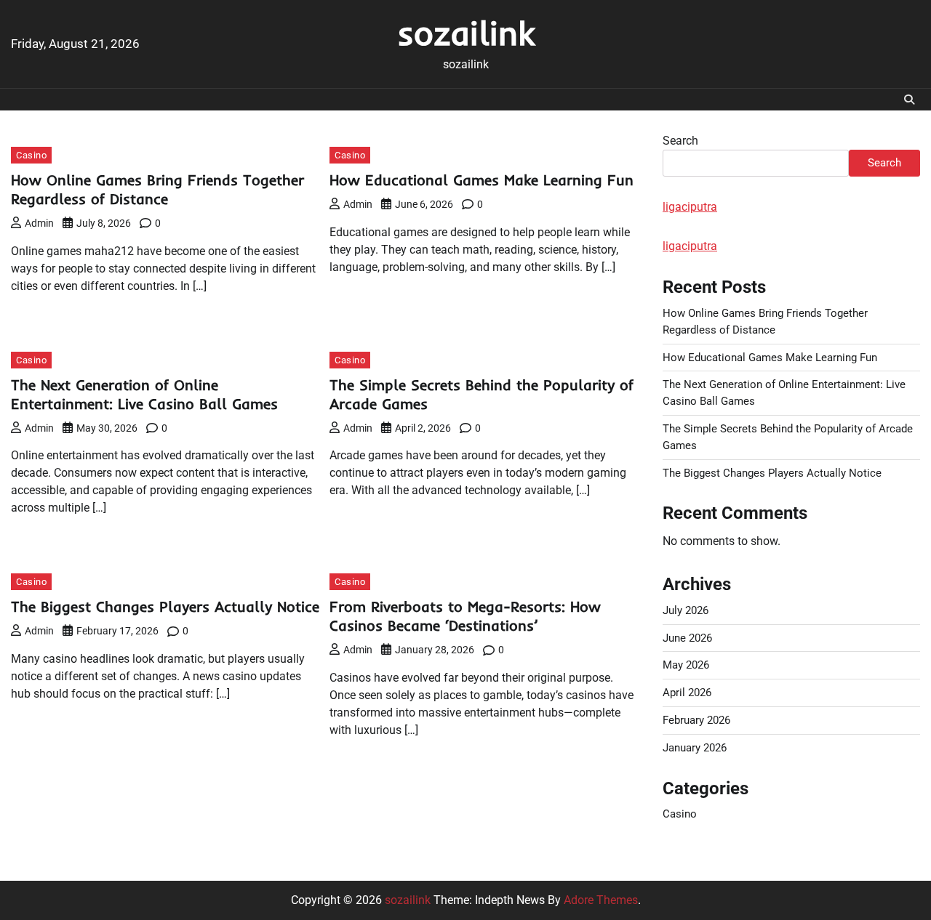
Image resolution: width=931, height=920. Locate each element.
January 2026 (695, 747)
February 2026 (696, 720)
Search (680, 141)
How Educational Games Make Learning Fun (481, 180)
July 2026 (685, 610)
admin (39, 223)
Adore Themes (601, 900)
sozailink (466, 33)
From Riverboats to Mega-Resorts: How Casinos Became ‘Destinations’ (465, 615)
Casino (31, 155)
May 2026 (686, 664)
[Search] (909, 99)
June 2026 (687, 638)
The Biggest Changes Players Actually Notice (165, 606)
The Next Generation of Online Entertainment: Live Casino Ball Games (144, 394)
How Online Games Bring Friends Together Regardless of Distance (157, 189)
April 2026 (687, 692)
